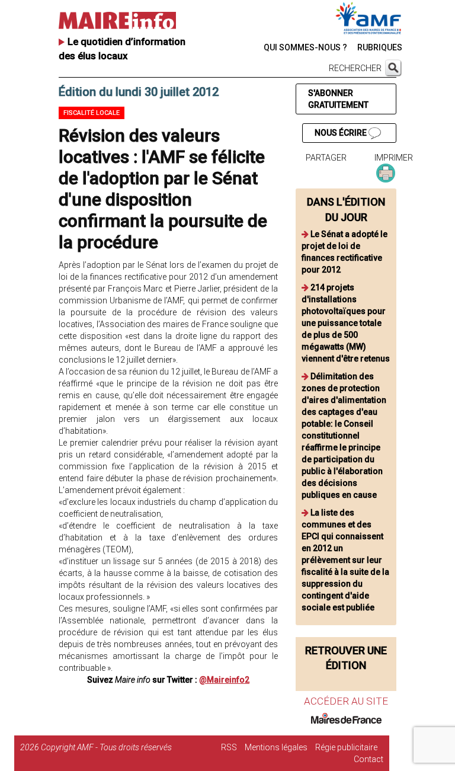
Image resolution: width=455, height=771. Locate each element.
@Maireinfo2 (224, 679)
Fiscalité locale (91, 113)
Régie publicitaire (346, 747)
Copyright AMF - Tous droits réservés (106, 747)
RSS (229, 747)
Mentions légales (276, 747)
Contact (368, 759)
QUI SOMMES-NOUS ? (305, 47)
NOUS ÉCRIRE (342, 132)
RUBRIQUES (379, 47)
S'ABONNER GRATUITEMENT (338, 99)
